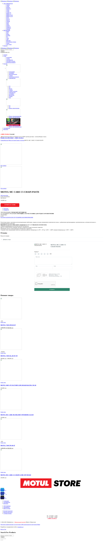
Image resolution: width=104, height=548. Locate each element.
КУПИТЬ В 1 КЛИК (10, 204)
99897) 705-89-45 (19, 138)
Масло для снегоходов (14, 117)
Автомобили (6, 507)
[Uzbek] (6, 131)
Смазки (11, 75)
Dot (10, 97)
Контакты (5, 503)
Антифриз (11, 73)
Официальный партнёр (20, 522)
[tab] (53, 208)
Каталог (7, 140)
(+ (14, 138)
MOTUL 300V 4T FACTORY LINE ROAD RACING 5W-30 (18, 385)
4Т (9, 87)
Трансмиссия (12, 78)
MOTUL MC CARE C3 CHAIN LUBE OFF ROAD (16, 475)
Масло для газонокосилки (15, 126)
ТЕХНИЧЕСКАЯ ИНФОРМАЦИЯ (24, 217)
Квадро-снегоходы (7, 512)
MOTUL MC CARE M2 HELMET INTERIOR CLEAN (17, 415)
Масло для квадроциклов (15, 116)
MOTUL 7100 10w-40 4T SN (9, 356)
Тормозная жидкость (14, 76)
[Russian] (4, 131)
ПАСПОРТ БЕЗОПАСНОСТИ (8, 217)
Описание (5, 208)
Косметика (11, 95)
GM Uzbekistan (7, 506)
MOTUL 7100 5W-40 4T (8, 445)
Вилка (10, 88)
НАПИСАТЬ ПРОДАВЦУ (7, 138)
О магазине (6, 501)
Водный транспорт (8, 511)
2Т (9, 86)
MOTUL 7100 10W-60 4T (8, 325)
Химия (10, 96)
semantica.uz (20, 527)
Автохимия (12, 71)
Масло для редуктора (14, 108)
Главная (2, 140)
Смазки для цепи (13, 91)
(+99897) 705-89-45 (5, 134)
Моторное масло (13, 74)
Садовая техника (7, 513)
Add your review (4, 195)
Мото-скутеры (12, 140)
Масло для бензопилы (14, 125)
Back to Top (3, 529)
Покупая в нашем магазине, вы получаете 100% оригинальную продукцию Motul (20, 524)
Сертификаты (6, 502)
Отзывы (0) (6, 210)
